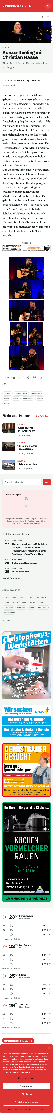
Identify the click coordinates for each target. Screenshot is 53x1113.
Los (47, 482)
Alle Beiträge (41, 416)
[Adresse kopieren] (5, 384)
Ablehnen (26, 1094)
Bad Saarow (41, 597)
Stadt (24, 602)
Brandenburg (43, 607)
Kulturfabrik (28, 398)
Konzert (16, 398)
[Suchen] (41, 16)
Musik (6, 404)
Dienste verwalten (25, 1078)
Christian (7, 393)
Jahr (30, 597)
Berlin (22, 597)
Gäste (32, 602)
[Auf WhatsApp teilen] (14, 377)
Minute (15, 602)
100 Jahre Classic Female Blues (27, 447)
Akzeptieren (26, 1085)
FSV (5, 597)
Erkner (13, 597)
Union (6, 602)
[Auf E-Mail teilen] (41, 377)
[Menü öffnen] (48, 16)
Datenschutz (29, 1109)
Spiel (41, 602)
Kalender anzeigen (11, 577)
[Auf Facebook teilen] (21, 377)
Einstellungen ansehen (26, 1102)
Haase (6, 398)
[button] (48, 1047)
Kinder (31, 607)
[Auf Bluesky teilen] (34, 377)
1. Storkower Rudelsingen (24, 562)
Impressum (40, 1109)
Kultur (6, 47)
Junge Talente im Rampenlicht (26, 429)
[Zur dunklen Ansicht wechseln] (48, 6)
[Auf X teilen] (28, 377)
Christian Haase (21, 393)
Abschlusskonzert (20, 571)
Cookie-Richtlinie (15, 1109)
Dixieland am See (27, 464)
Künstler (40, 398)
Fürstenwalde (36, 393)
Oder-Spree (8, 607)
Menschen (21, 607)
